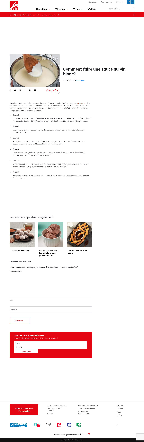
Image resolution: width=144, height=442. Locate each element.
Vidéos (92, 9)
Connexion (93, 2)
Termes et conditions (86, 409)
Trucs (76, 9)
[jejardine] (78, 425)
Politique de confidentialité (83, 413)
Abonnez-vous (106, 2)
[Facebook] (116, 425)
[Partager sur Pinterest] (20, 90)
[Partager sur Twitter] (15, 90)
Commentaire (16, 271)
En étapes (24, 15)
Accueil (12, 15)
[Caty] (49, 425)
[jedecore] (69, 425)
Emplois (50, 414)
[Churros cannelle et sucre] (79, 234)
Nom (12, 300)
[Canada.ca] (85, 434)
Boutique (119, 2)
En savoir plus (24, 409)
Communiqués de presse (88, 405)
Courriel (13, 310)
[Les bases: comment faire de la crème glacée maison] (50, 234)
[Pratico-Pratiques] (19, 425)
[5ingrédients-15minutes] (37, 425)
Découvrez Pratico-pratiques (54, 409)
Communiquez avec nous (56, 405)
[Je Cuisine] (19, 6)
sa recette (81, 103)
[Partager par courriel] (35, 90)
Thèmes (60, 9)
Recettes (41, 9)
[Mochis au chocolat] (22, 234)
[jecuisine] (59, 425)
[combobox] (120, 8)
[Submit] (132, 8)
